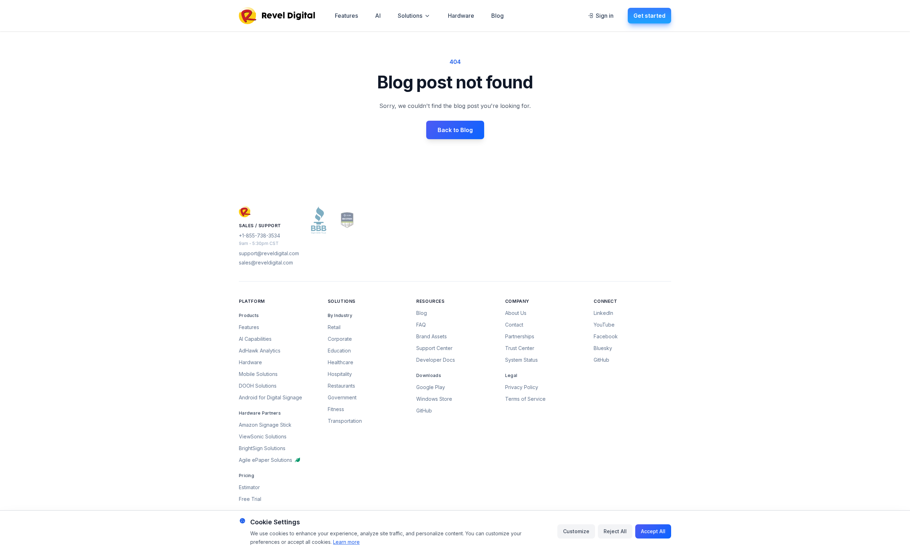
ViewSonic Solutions (263, 436)
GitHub (424, 411)
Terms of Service (525, 399)
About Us (515, 313)
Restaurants (341, 386)
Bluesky (603, 348)
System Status (521, 360)
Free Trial (250, 499)
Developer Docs (435, 360)
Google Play (430, 387)
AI (378, 15)
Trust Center (519, 348)
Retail (334, 327)
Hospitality (340, 374)
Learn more (346, 542)
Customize (576, 531)
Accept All (653, 531)
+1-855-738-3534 (259, 236)
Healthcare (340, 362)
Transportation (345, 421)
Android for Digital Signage (270, 397)
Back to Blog (455, 129)
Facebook (606, 336)
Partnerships (519, 336)
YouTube (604, 325)
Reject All (615, 531)
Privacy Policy (521, 387)
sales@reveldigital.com (266, 262)
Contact (514, 325)
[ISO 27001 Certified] (347, 220)
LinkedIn (603, 313)
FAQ (421, 325)
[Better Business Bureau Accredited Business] (318, 220)
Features (346, 15)
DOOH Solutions (258, 386)
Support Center (434, 348)
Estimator (249, 487)
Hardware (461, 15)
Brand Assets (431, 336)
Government (342, 397)
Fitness (336, 409)
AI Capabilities (255, 339)
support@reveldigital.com (269, 253)
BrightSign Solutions (262, 448)
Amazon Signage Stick (265, 425)
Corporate (340, 339)
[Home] (277, 15)
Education (339, 351)
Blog (497, 15)
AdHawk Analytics (259, 351)
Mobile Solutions (258, 374)
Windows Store (434, 399)
